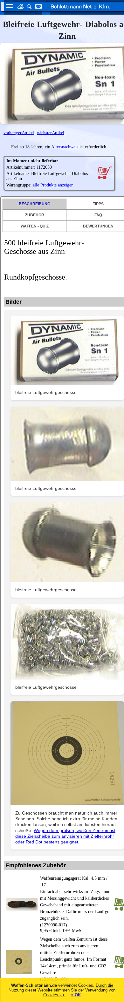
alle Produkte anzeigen (53, 185)
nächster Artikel (50, 132)
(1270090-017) (75, 901)
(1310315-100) (73, 959)
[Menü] (7, 7)
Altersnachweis (64, 147)
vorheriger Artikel (18, 132)
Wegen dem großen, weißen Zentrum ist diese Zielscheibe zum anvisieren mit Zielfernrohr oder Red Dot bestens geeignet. (65, 836)
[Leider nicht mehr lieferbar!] (104, 172)
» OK (76, 994)
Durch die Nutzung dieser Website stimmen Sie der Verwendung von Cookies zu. (62, 990)
